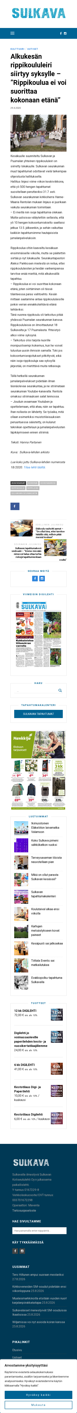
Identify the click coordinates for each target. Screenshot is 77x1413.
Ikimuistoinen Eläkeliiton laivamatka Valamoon (45, 828)
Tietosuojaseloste (24, 1210)
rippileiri (32, 488)
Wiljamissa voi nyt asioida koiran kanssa (38, 1322)
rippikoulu (18, 488)
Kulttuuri (17, 49)
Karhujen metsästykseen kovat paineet (45, 931)
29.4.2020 (15, 107)
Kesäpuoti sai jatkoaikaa (47, 943)
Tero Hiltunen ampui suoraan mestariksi (38, 1274)
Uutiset (32, 49)
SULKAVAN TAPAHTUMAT (38, 713)
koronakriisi (48, 483)
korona (32, 483)
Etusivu (17, 1350)
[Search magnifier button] (60, 690)
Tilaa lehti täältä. (34, 467)
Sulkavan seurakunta (24, 493)
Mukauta (38, 1404)
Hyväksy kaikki (38, 1394)
